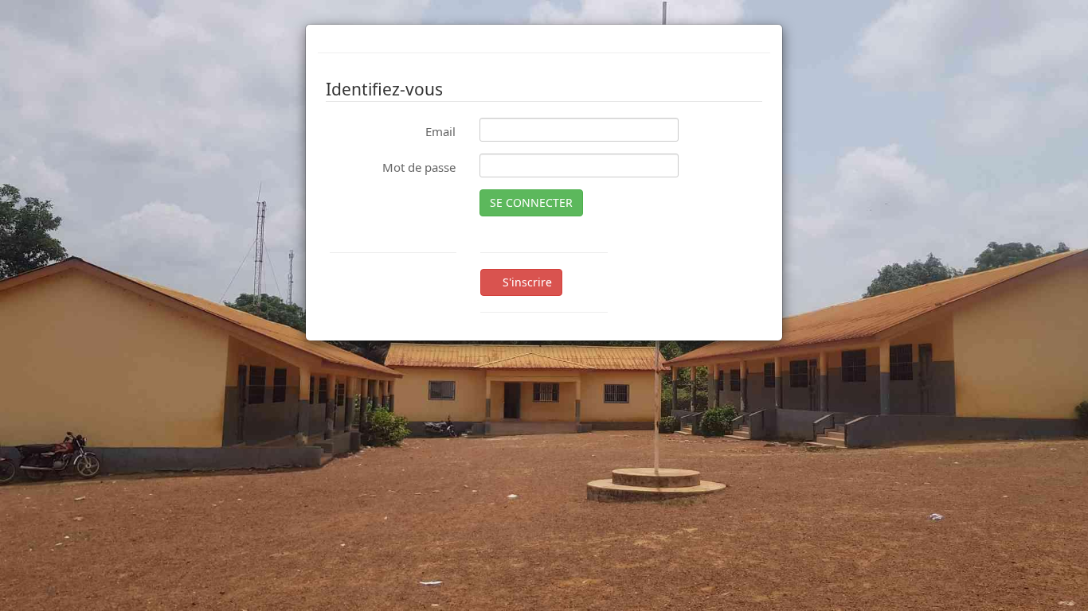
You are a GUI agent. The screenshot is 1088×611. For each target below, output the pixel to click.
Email (440, 131)
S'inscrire (525, 282)
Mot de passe (419, 167)
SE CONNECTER (531, 202)
